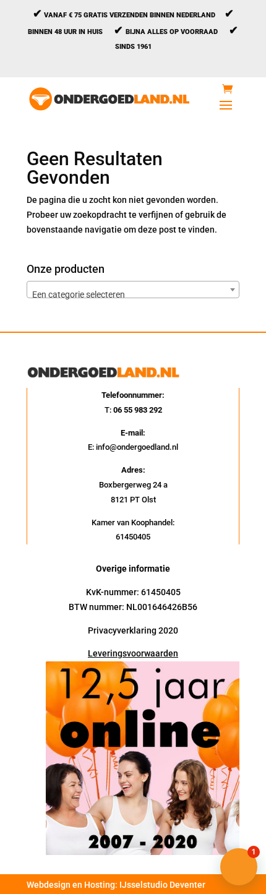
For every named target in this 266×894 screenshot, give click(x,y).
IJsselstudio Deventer (162, 885)
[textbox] (133, 294)
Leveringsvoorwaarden (133, 653)
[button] (238, 866)
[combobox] (133, 289)
